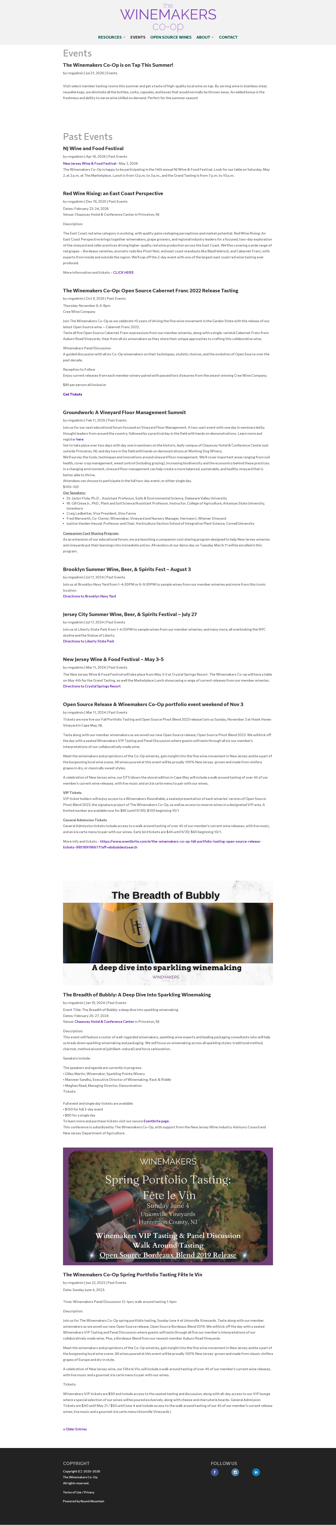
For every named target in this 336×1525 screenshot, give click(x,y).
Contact (228, 37)
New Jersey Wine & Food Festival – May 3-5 (113, 659)
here (80, 439)
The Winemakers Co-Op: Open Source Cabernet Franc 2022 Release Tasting (150, 290)
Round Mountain (92, 1501)
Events (137, 37)
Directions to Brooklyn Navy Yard (89, 596)
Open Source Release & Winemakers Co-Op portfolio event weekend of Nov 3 (153, 704)
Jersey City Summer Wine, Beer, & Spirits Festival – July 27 (130, 614)
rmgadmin (75, 73)
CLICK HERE (123, 272)
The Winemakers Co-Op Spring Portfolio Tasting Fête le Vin (132, 1274)
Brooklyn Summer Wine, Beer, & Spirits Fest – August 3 (127, 569)
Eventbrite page (156, 1121)
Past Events (117, 156)
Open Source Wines (171, 37)
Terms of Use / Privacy (78, 1492)
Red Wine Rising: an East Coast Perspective (113, 193)
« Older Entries (75, 1429)
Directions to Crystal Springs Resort (92, 686)
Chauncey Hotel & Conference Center (104, 1021)
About (203, 37)
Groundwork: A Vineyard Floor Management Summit (124, 412)
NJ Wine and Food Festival (93, 148)
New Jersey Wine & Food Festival (89, 163)
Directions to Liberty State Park (88, 641)
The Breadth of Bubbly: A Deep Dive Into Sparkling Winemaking (137, 994)
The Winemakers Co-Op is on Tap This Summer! (118, 65)
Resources (110, 37)
